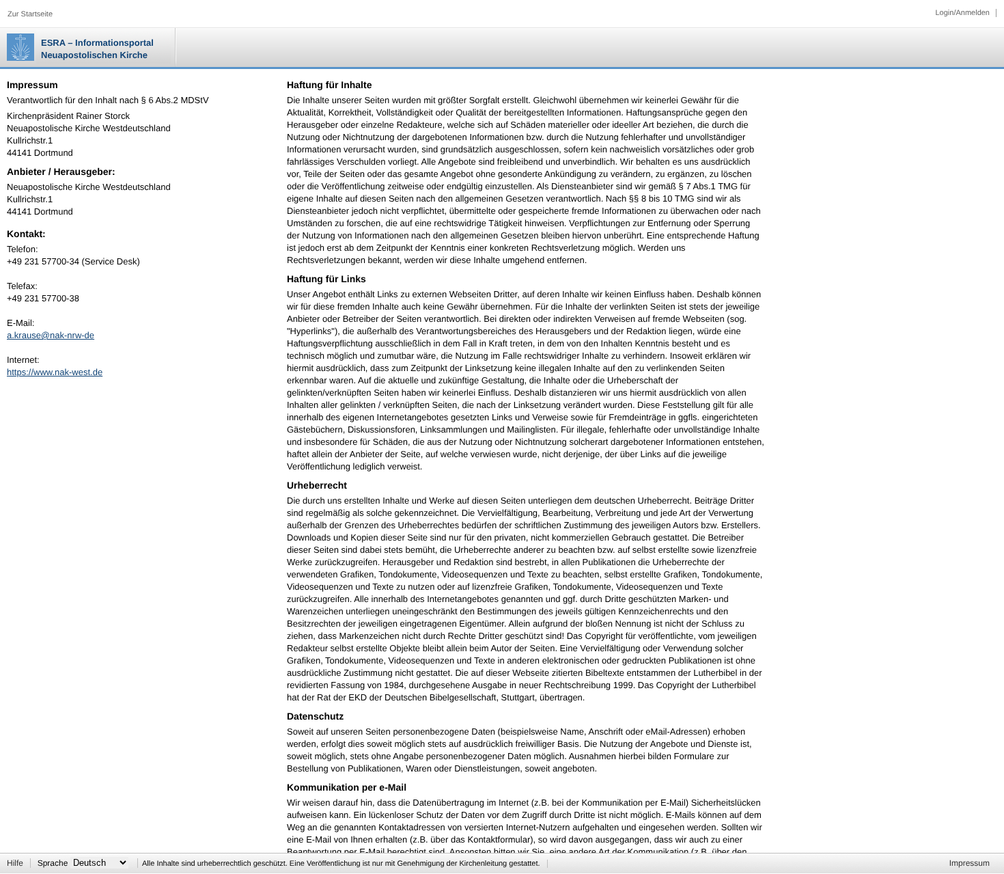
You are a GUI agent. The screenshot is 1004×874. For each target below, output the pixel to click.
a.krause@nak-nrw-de (50, 335)
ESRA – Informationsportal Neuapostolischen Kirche (97, 49)
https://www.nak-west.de (54, 372)
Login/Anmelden (962, 13)
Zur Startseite (30, 14)
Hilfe (15, 863)
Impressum (969, 863)
